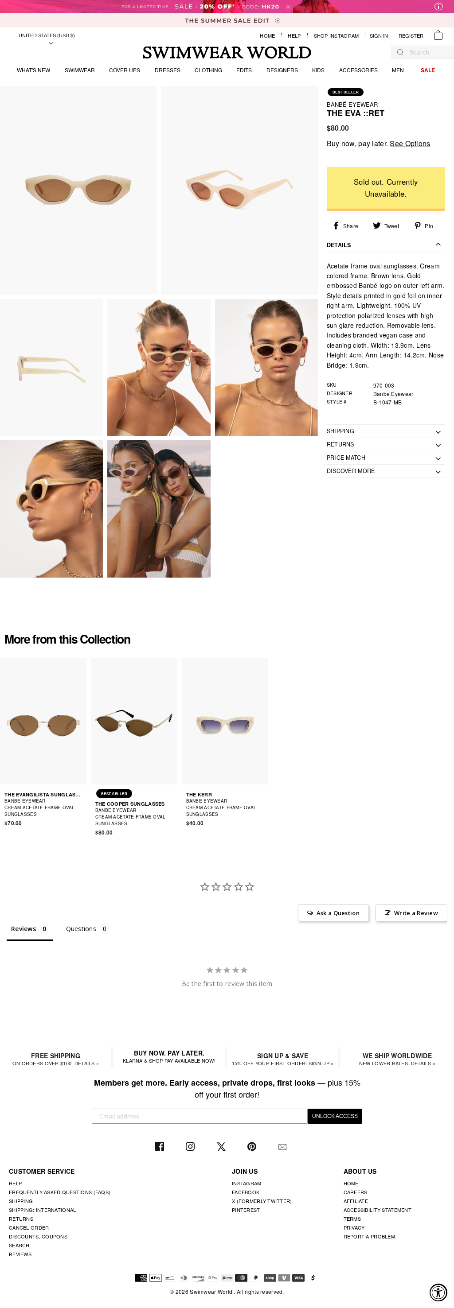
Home (267, 35)
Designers (282, 70)
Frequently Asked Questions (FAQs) (59, 1191)
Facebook (160, 1147)
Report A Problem (369, 1236)
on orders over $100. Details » (55, 1059)
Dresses (167, 70)
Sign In (381, 35)
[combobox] (427, 52)
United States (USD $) (47, 35)
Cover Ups (124, 70)
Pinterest (252, 1147)
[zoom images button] (78, 190)
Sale (428, 70)
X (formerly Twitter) (262, 1200)
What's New (33, 70)
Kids (318, 70)
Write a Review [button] (416, 913)
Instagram (191, 1147)
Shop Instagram (336, 35)
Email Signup (283, 1147)
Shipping (21, 1200)
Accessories (358, 70)
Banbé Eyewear (352, 104)
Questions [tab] (81, 928)
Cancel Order (29, 1227)
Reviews (20, 1254)
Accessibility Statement (377, 1209)
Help (294, 35)
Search (19, 1245)
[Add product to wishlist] (81, 810)
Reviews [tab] (23, 928)
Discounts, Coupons (38, 1236)
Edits (244, 70)
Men (398, 70)
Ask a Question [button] (338, 913)
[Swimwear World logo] (227, 52)
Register (411, 35)
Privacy (354, 1227)
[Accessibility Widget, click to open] (438, 1292)
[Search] (400, 52)
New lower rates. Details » (397, 1059)
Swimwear (80, 70)
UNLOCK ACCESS (335, 1116)
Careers (356, 1191)
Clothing (208, 70)
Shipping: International (42, 1209)
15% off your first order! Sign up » (283, 1059)
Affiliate (356, 1200)
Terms (352, 1218)
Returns (21, 1218)
